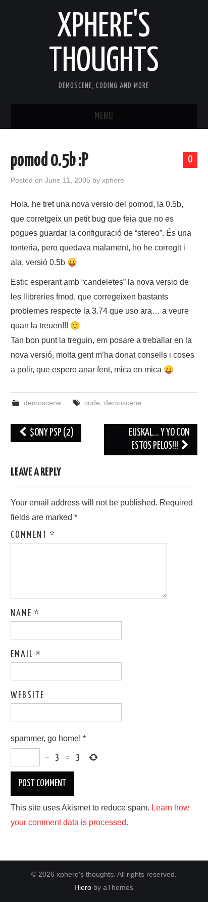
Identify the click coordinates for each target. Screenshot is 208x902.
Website (27, 695)
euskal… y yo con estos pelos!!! (159, 439)
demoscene (42, 403)
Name (25, 613)
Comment (33, 535)
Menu (104, 116)
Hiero (82, 887)
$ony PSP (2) (51, 433)
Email (26, 654)
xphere (113, 180)
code (92, 403)
